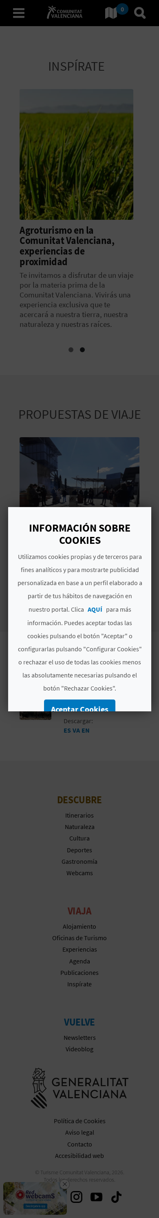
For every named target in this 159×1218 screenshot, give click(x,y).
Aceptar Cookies (79, 709)
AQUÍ (94, 609)
